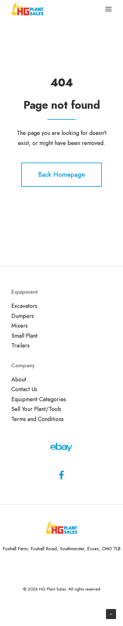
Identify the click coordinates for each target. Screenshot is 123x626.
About (18, 379)
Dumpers (22, 316)
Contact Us (24, 389)
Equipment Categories (38, 399)
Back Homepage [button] (61, 174)
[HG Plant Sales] (27, 9)
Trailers (20, 345)
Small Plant (24, 336)
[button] (108, 9)
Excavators (24, 306)
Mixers (19, 326)
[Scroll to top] (111, 613)
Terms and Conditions (37, 419)
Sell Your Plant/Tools (36, 409)
